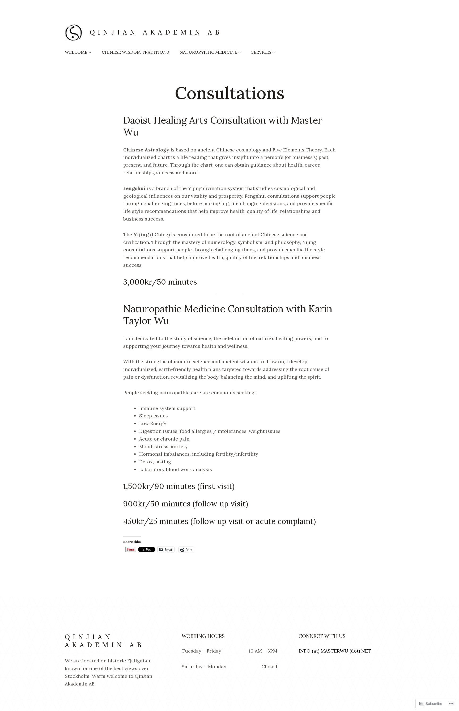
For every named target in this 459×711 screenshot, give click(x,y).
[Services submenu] (273, 52)
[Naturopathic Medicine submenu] (239, 52)
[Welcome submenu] (89, 52)
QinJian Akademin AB (156, 32)
